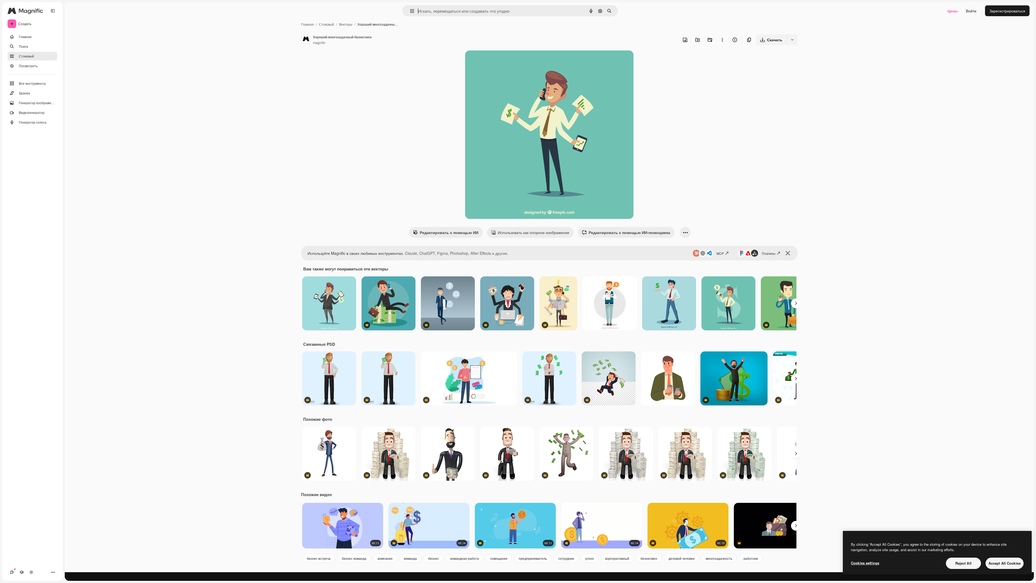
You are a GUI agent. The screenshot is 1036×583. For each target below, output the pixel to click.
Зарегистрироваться (1007, 10)
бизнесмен (648, 558)
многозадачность (719, 558)
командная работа (464, 558)
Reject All (963, 563)
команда (410, 558)
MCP (720, 253)
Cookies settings (865, 562)
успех (589, 558)
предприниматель (533, 558)
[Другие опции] (722, 39)
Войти (971, 10)
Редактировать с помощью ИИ (449, 232)
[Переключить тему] (31, 572)
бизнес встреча (318, 558)
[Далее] (796, 303)
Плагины (768, 253)
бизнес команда (354, 558)
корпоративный (617, 558)
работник (751, 558)
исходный (501, 61)
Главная (307, 24)
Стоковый (326, 24)
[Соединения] (12, 572)
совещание (498, 558)
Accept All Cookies (1005, 563)
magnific (319, 42)
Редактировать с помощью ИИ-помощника (629, 232)
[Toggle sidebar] (53, 10)
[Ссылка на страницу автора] (306, 39)
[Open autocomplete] (410, 11)
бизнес (433, 558)
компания (385, 558)
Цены (953, 10)
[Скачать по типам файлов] (792, 39)
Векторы (345, 24)
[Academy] (21, 572)
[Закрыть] (788, 253)
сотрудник (566, 558)
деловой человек (681, 558)
